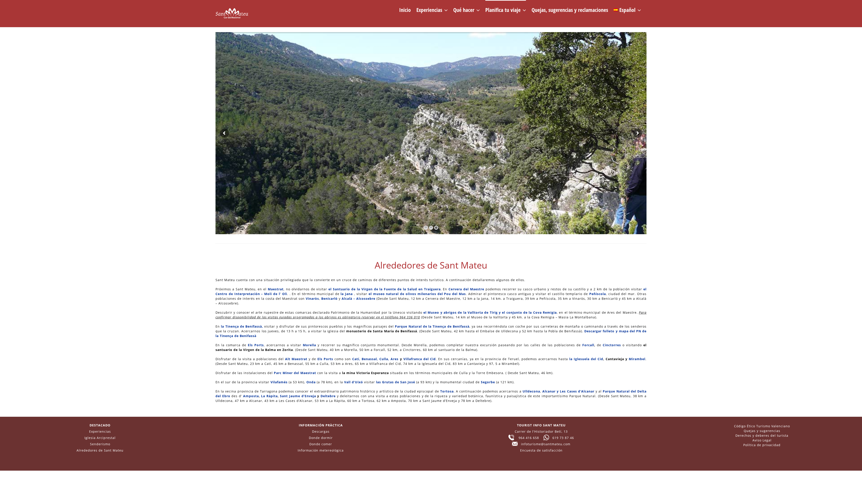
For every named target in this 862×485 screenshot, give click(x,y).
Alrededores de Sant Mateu (100, 450)
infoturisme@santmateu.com (544, 444)
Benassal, (370, 359)
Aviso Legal (762, 440)
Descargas (321, 431)
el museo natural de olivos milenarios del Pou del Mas (417, 294)
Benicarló (329, 298)
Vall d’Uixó (353, 382)
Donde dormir (321, 438)
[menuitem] (627, 9)
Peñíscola (597, 294)
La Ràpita (269, 396)
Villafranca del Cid (419, 359)
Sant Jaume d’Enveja (298, 396)
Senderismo (100, 444)
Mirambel (637, 359)
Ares (394, 359)
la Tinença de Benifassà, (242, 326)
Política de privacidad (762, 445)
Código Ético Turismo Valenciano (762, 426)
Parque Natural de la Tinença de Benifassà (432, 326)
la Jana (347, 294)
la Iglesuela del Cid (586, 359)
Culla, (384, 359)
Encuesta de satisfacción (541, 450)
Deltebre (328, 396)
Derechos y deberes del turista (761, 435)
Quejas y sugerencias (762, 431)
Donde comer (320, 444)
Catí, (356, 359)
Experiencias (100, 431)
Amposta (251, 396)
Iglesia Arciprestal (100, 438)
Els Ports (256, 345)
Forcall (588, 345)
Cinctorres (612, 345)
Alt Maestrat (296, 359)
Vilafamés (279, 382)
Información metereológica (321, 450)
